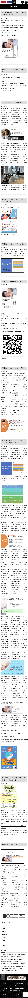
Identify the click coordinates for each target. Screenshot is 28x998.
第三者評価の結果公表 (6, 959)
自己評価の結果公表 (17, 959)
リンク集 (13, 983)
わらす (2, 970)
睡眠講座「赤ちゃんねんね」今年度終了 (13, 368)
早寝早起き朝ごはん (15, 966)
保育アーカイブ (13, 970)
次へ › (15, 916)
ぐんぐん (19, 968)
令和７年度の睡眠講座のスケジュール (12, 281)
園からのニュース (13, 954)
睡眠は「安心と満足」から (9, 844)
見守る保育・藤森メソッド (7, 963)
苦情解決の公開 (4, 954)
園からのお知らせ (22, 954)
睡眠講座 (22, 966)
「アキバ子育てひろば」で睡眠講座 (12, 102)
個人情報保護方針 (21, 983)
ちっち (14, 968)
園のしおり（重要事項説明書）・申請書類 (11, 956)
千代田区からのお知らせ (7, 968)
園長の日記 (3, 961)
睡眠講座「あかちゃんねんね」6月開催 (13, 244)
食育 (5, 970)
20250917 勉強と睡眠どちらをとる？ (10, 207)
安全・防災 (14, 961)
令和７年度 (3, 358)
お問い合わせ (7, 983)
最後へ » (22, 916)
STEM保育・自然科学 (19, 963)
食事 (9, 966)
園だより (19, 961)
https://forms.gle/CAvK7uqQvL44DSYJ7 (12, 331)
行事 (8, 970)
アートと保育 (4, 966)
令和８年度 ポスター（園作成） (9, 35)
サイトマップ (14, 985)
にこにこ (23, 968)
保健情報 (9, 961)
